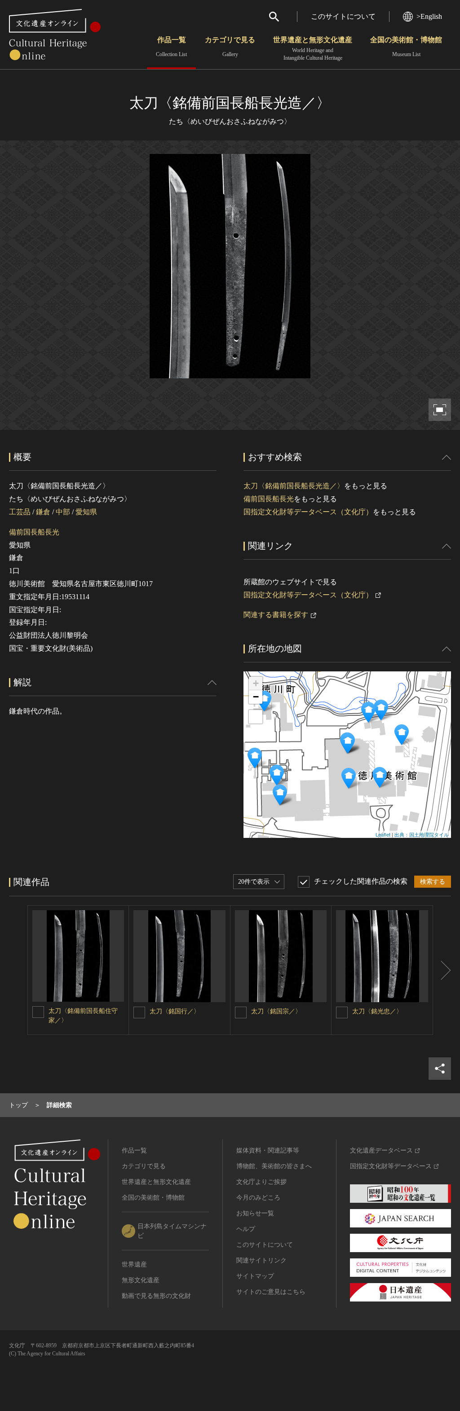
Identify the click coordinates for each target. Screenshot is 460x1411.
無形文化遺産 (140, 1280)
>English (429, 16)
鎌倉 (43, 512)
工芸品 (20, 512)
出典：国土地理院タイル (421, 834)
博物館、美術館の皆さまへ (274, 1166)
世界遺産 (134, 1264)
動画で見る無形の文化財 (156, 1296)
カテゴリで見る (230, 46)
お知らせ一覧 (255, 1213)
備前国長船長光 (34, 532)
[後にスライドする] (442, 970)
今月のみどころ (258, 1197)
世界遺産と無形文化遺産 (312, 48)
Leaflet (383, 834)
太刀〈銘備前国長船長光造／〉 (293, 486)
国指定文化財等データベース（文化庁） (308, 512)
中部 (63, 512)
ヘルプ (245, 1229)
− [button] (256, 696)
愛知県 (86, 512)
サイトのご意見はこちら (270, 1291)
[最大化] (255, 716)
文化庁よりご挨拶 (261, 1182)
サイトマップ (255, 1276)
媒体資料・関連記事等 (267, 1150)
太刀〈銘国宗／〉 (276, 1011)
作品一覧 (171, 46)
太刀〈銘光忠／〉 (377, 1011)
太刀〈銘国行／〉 (175, 1011)
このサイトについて (343, 16)
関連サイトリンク (261, 1260)
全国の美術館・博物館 (406, 46)
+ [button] (256, 683)
